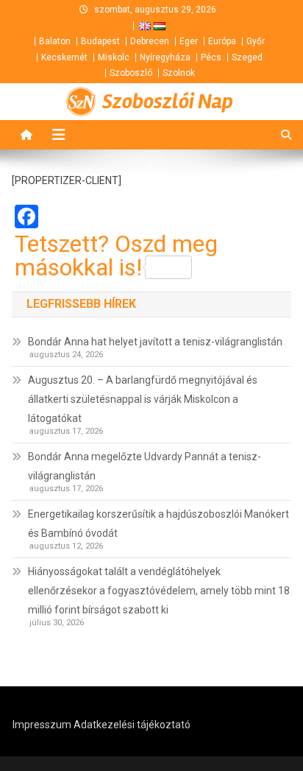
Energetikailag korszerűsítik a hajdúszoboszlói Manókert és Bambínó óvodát (158, 523)
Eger (188, 41)
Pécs (211, 57)
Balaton (55, 41)
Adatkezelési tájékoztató (132, 724)
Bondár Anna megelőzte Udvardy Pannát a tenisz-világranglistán (144, 466)
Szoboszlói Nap (167, 101)
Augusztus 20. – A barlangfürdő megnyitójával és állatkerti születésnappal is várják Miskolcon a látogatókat (142, 399)
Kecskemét (64, 57)
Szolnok (179, 73)
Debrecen (149, 41)
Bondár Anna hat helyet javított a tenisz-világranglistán (155, 342)
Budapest (100, 41)
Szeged (247, 57)
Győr (255, 41)
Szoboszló (131, 73)
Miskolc (113, 57)
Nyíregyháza (165, 57)
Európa (222, 41)
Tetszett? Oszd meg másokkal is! (116, 255)
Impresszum (42, 724)
